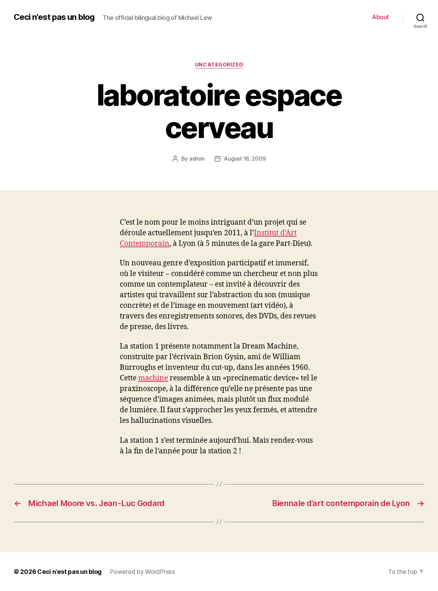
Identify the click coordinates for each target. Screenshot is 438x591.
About (380, 17)
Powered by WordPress (142, 571)
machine (153, 378)
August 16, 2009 (245, 158)
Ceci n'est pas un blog (54, 17)
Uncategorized (219, 65)
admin (197, 158)
